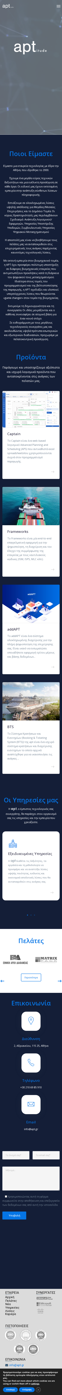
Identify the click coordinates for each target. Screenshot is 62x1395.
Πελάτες (11, 1300)
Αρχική (9, 1297)
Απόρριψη (26, 1389)
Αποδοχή (10, 1389)
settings (35, 1383)
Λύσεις (10, 1311)
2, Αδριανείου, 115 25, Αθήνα (31, 1046)
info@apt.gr (31, 1129)
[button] (27, 914)
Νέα (8, 1304)
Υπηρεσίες (12, 1307)
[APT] (8, 6)
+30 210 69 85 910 (31, 1087)
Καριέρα (10, 1314)
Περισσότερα (31, 977)
